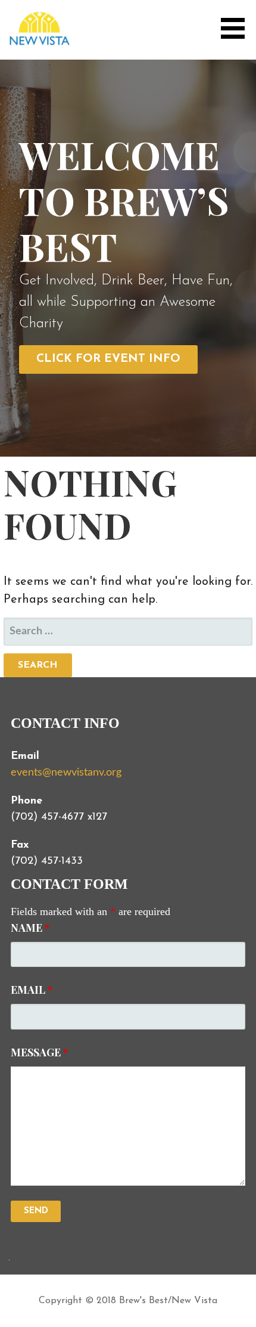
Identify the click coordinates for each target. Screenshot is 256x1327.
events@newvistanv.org (66, 772)
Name (30, 927)
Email (31, 989)
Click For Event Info (108, 359)
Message (39, 1052)
